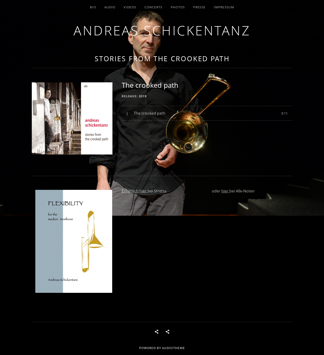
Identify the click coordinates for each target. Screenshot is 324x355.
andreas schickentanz (162, 30)
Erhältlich (130, 191)
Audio (110, 7)
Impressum (224, 7)
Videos (130, 7)
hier (143, 191)
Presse (199, 7)
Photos (178, 7)
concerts (153, 7)
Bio (93, 7)
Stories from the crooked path (162, 58)
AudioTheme (173, 348)
